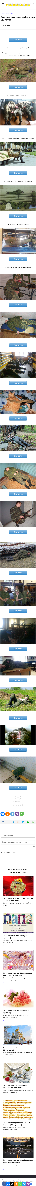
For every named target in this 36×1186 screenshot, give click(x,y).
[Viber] (17, 814)
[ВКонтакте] (2, 814)
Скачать (18, 39)
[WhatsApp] (22, 814)
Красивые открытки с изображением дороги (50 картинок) (18, 1161)
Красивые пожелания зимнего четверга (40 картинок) (15, 1086)
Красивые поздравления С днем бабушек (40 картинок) (16, 1124)
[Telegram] (12, 814)
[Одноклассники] (7, 814)
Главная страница (6, 13)
